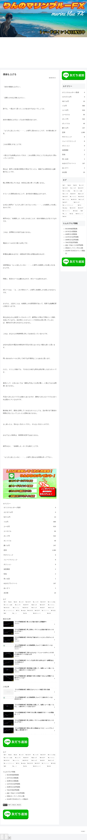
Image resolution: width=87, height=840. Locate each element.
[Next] (6, 837)
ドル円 (30, 522)
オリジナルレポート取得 (30, 507)
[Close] (9, 838)
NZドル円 (30, 517)
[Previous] (2, 837)
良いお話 (30, 579)
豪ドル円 (30, 545)
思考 (30, 550)
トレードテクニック (30, 560)
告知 (30, 574)
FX (10, 804)
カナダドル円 (30, 512)
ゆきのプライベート (30, 583)
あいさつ (30, 588)
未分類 (30, 593)
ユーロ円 (30, 526)
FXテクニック (30, 555)
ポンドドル (30, 541)
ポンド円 (30, 536)
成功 (15, 804)
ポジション (30, 564)
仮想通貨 (30, 569)
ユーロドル (30, 531)
